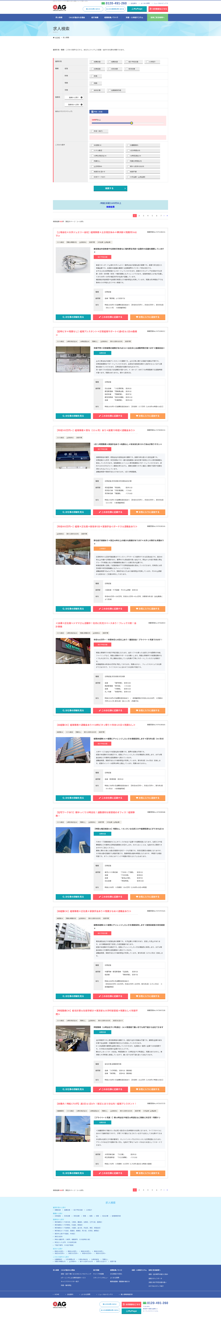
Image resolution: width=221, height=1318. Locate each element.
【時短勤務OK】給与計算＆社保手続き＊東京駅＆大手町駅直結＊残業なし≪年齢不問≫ (97, 1012)
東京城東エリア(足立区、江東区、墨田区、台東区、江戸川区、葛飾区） (79, 1222)
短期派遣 (97, 62)
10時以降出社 (83, 1259)
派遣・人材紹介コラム (139, 1270)
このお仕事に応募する (112, 317)
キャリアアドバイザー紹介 (70, 1281)
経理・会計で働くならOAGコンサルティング (76, 1274)
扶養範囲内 (134, 145)
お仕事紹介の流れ (116, 1274)
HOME (57, 37)
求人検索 (56, 1270)
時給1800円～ (86, 1251)
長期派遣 (114, 62)
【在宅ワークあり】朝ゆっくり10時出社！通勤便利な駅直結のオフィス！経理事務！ (95, 814)
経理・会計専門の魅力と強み (158, 1274)
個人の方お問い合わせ (93, 9)
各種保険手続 (116, 90)
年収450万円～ (101, 1253)
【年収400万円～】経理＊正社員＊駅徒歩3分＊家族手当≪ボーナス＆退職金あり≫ (96, 526)
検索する (109, 188)
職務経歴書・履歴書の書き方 (120, 1281)
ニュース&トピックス (161, 3)
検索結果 (110, 207)
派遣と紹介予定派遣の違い (158, 1282)
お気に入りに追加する (149, 317)
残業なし (97, 161)
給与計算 (97, 90)
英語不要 (133, 172)
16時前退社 (95, 1259)
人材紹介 (152, 62)
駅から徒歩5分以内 (137, 166)
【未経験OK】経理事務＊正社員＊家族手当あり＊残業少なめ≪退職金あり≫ (93, 911)
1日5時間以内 (135, 150)
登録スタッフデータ (155, 1278)
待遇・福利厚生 (66, 1285)
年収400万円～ (87, 1253)
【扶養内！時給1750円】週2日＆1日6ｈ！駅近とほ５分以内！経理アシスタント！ (96, 1103)
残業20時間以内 (136, 161)
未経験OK (97, 145)
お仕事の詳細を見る (74, 317)
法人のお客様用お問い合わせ (115, 9)
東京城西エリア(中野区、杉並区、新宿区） (69, 1225)
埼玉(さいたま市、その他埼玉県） (66, 1242)
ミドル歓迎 (98, 150)
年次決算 (132, 69)
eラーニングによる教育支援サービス (73, 1278)
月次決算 (114, 69)
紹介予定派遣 (133, 62)
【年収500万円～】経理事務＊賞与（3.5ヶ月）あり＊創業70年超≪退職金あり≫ (95, 430)
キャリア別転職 (98, 1274)
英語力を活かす (99, 172)
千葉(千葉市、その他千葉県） (65, 1245)
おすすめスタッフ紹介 (156, 1286)
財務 (95, 76)
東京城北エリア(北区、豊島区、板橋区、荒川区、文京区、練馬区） (77, 1231)
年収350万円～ (73, 1253)
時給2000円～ (99, 1251)
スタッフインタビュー (100, 1278)
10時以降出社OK (100, 156)
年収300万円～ (60, 1253)
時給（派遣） (99, 112)
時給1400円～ (59, 1251)
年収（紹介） (99, 131)
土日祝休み (98, 166)
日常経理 (97, 69)
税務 (95, 83)
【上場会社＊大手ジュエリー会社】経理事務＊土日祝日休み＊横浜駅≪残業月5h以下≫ (96, 234)
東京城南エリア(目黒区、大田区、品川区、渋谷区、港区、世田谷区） (78, 1228)
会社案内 (134, 3)
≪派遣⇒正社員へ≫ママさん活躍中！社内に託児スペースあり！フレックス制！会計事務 (96, 625)
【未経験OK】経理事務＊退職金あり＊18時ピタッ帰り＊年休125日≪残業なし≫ (95, 725)
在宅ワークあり (99, 177)
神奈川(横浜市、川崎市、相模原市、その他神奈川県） (73, 1239)
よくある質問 (145, 3)
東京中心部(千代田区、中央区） (65, 1234)
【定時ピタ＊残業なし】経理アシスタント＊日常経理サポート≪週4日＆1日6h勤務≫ (96, 333)
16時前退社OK (135, 156)
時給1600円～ (72, 1251)
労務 (97, 1216)
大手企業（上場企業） (138, 177)
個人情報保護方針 (127, 1294)
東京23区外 (59, 1236)
